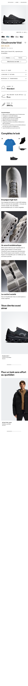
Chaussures (24, 2)
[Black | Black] (3, 36)
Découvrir (10, 2)
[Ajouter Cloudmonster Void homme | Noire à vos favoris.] (25, 42)
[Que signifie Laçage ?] (12, 86)
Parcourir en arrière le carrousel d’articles (15, 362)
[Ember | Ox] (12, 36)
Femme (8, 57)
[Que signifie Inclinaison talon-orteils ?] (25, 94)
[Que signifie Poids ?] (11, 103)
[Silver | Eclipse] (22, 36)
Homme (16, 2)
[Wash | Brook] (8, 36)
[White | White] (17, 36)
